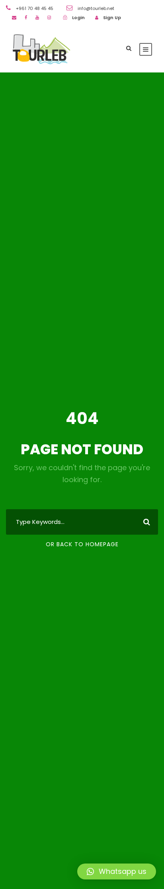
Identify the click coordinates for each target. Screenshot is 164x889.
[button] (116, 871)
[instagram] (49, 17)
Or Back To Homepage (82, 544)
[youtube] (37, 17)
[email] (14, 17)
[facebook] (26, 17)
